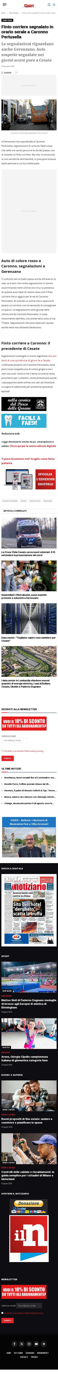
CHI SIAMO (18, 1353)
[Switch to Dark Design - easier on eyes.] (49, 4)
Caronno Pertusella (10, 500)
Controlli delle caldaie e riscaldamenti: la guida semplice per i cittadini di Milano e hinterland (27, 1175)
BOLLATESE (6, 1047)
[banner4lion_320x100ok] (23, 404)
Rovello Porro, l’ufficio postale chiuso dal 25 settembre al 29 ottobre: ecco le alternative (26, 785)
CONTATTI (24, 1357)
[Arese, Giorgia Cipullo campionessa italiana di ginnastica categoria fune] (29, 1033)
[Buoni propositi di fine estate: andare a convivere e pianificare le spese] (29, 1095)
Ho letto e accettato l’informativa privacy (24, 751)
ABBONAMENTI (43, 1353)
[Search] (54, 4)
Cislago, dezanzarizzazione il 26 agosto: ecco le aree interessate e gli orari (28, 804)
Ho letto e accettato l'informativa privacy (23, 1313)
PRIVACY (34, 1357)
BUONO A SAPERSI (9, 1110)
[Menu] (4, 4)
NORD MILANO (7, 991)
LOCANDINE (30, 1353)
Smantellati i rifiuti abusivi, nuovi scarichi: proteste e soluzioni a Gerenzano (24, 596)
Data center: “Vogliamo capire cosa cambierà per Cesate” (28, 639)
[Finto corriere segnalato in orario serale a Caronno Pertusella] (29, 114)
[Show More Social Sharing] (16, 72)
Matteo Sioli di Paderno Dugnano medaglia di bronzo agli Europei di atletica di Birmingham (28, 1004)
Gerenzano (48, 500)
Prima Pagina (7, 20)
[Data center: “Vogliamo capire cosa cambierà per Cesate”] (29, 618)
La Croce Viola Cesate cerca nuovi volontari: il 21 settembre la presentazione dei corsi (28, 553)
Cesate (23, 500)
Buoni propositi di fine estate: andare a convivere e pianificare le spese (26, 1120)
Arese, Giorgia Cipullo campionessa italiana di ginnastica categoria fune (24, 1058)
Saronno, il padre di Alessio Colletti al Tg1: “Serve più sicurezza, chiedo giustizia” (29, 792)
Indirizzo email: (8, 1305)
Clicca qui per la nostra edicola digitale (33, 446)
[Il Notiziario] (29, 4)
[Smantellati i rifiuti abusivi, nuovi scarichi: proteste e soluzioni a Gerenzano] (29, 575)
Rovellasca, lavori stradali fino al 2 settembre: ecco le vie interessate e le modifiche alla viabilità (29, 779)
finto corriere (35, 500)
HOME (9, 1353)
